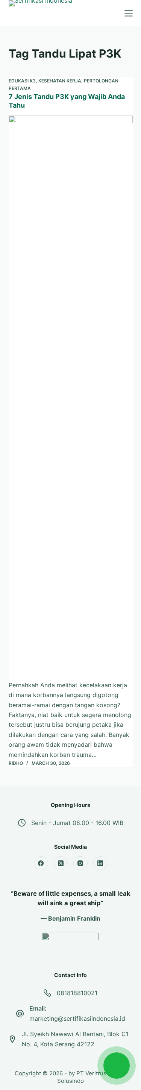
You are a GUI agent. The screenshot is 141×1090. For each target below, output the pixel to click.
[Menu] (128, 13)
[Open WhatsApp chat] (116, 1065)
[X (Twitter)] (61, 863)
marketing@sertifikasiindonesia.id (77, 1018)
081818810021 (77, 993)
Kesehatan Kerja (59, 81)
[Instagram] (80, 863)
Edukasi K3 (22, 81)
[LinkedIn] (100, 863)
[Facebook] (41, 863)
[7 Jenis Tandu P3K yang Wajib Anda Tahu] (71, 398)
